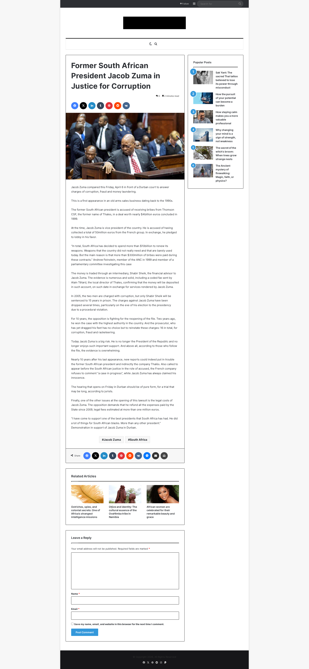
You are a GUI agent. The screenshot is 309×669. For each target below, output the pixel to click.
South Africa (138, 439)
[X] (83, 105)
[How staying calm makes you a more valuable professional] (203, 116)
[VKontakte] (126, 105)
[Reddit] (117, 105)
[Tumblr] (100, 105)
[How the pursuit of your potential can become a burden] (203, 98)
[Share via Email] (155, 455)
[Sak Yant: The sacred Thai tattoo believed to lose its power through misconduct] (203, 77)
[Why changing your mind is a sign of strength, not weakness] (203, 135)
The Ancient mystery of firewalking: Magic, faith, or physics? (225, 173)
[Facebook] (74, 105)
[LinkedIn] (91, 105)
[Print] (164, 455)
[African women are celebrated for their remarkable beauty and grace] (163, 494)
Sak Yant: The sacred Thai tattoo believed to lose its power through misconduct (227, 80)
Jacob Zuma (112, 439)
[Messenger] (147, 455)
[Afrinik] (154, 23)
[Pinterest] (109, 105)
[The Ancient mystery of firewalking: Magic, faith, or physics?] (203, 170)
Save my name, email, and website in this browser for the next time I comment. (119, 624)
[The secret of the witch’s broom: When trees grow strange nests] (203, 152)
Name (75, 593)
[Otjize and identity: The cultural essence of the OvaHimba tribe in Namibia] (125, 494)
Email (75, 608)
